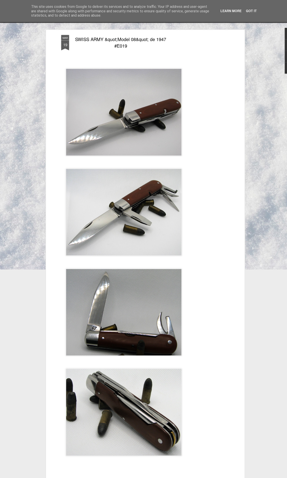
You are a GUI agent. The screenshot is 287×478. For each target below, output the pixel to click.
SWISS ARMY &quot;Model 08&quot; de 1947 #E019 (120, 42)
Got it (251, 11)
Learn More (230, 11)
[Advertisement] (204, 105)
